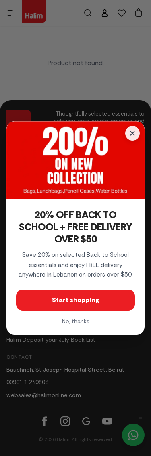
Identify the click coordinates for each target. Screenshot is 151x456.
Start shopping (75, 300)
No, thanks (75, 321)
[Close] (132, 133)
